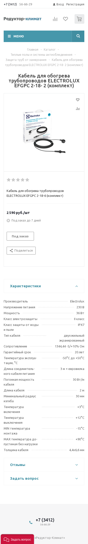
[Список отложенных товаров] (66, 20)
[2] (13, 180)
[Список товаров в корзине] (80, 23)
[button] (17, 539)
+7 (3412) (11, 4)
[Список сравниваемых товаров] (55, 21)
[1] (44, 131)
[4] (23, 180)
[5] (27, 180)
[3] (18, 180)
